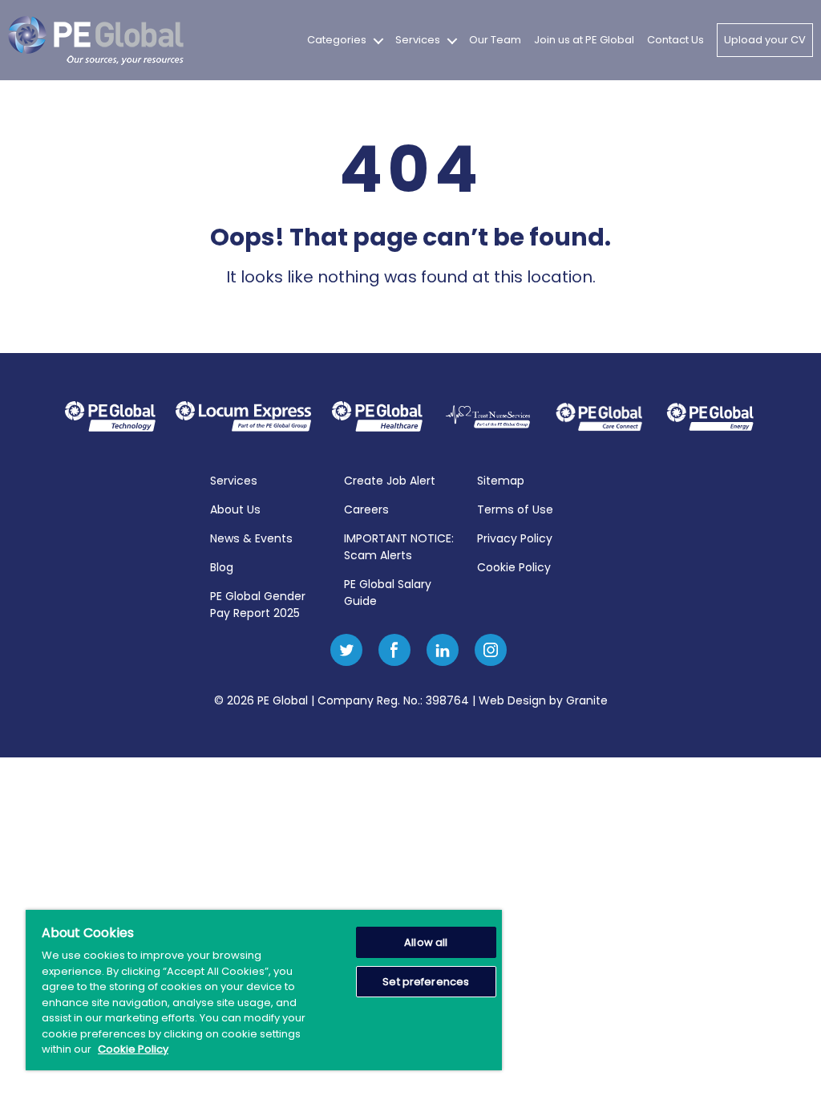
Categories (336, 39)
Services (417, 39)
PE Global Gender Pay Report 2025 (257, 604)
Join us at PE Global (584, 39)
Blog (221, 567)
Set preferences (425, 981)
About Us (235, 509)
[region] (264, 990)
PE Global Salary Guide (387, 592)
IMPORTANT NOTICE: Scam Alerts (399, 546)
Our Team (495, 39)
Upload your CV (765, 39)
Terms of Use (515, 509)
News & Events (251, 538)
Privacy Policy (514, 538)
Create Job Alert (389, 481)
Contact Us (675, 39)
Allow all (425, 942)
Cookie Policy (514, 567)
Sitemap (500, 481)
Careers (366, 509)
